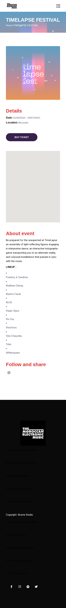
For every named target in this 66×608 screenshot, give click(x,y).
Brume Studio (25, 514)
